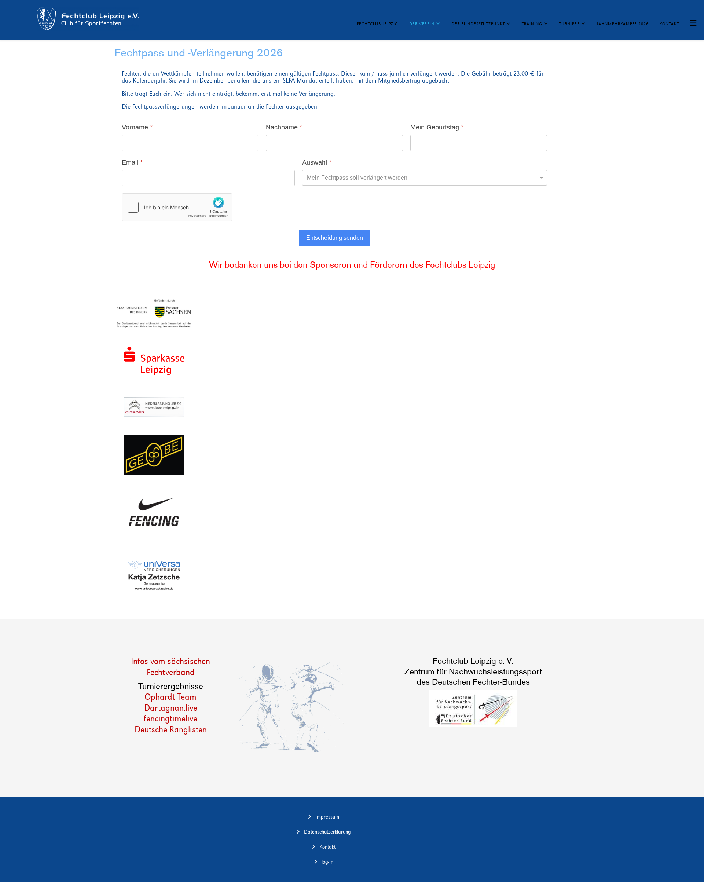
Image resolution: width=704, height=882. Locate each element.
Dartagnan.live (170, 707)
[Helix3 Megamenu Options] (693, 23)
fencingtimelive (170, 718)
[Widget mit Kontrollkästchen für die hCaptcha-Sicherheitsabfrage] (177, 208)
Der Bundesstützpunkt (478, 23)
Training (532, 23)
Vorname (137, 127)
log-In (326, 862)
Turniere (569, 23)
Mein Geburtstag (436, 127)
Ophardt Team (170, 696)
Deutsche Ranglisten (171, 729)
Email (132, 162)
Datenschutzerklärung (326, 831)
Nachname (284, 127)
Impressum (326, 816)
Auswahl (316, 162)
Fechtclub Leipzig (377, 23)
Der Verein (421, 23)
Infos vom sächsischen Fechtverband (170, 666)
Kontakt (669, 23)
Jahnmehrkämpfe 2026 (623, 23)
